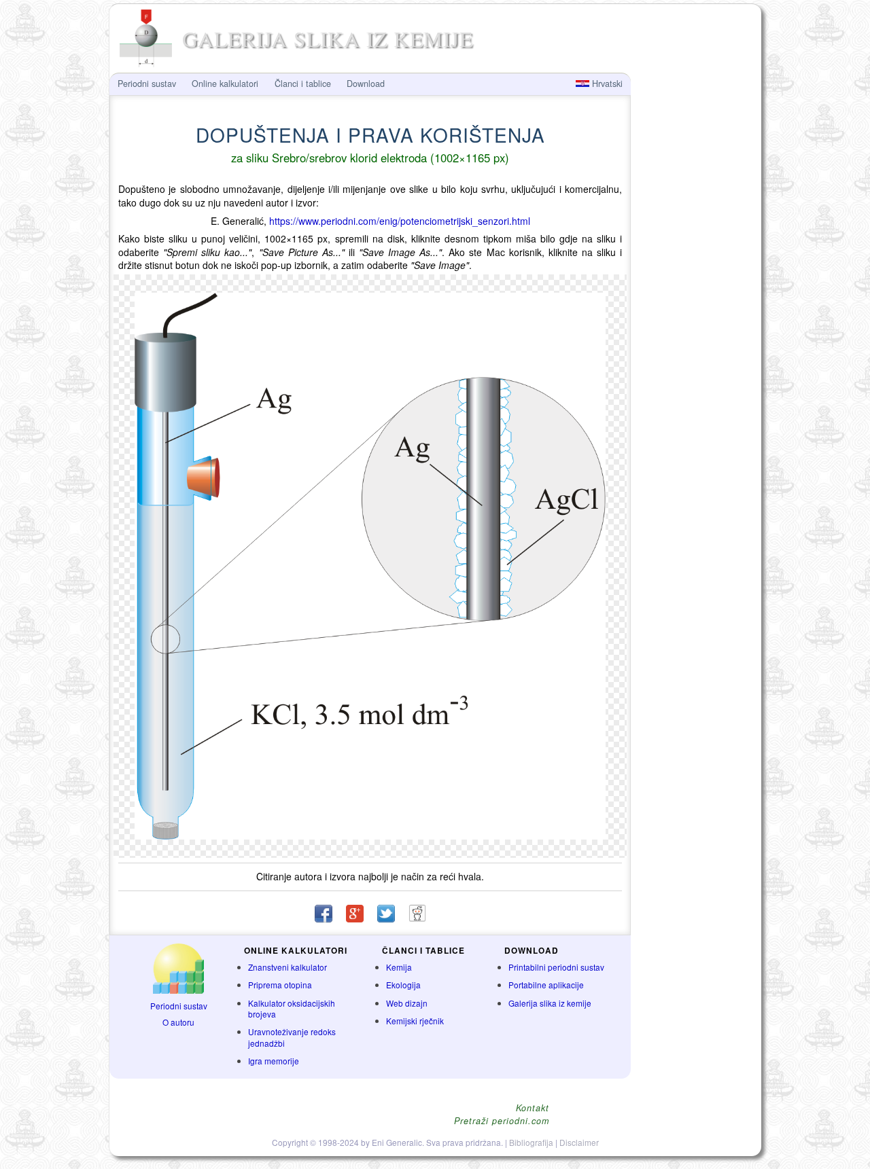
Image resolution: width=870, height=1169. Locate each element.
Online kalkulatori (225, 83)
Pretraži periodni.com (501, 1121)
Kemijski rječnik (415, 1020)
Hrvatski (606, 83)
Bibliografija (531, 1142)
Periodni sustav (178, 1005)
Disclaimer (579, 1142)
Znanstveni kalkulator (287, 967)
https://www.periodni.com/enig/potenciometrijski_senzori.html (399, 221)
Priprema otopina (280, 984)
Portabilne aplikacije (546, 984)
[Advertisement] (694, 296)
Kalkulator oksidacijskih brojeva (291, 1008)
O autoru (178, 1022)
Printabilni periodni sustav (556, 967)
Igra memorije (273, 1060)
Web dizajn (407, 1003)
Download (366, 83)
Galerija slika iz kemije (549, 1003)
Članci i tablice (303, 83)
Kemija (399, 967)
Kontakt (532, 1108)
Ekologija (403, 984)
